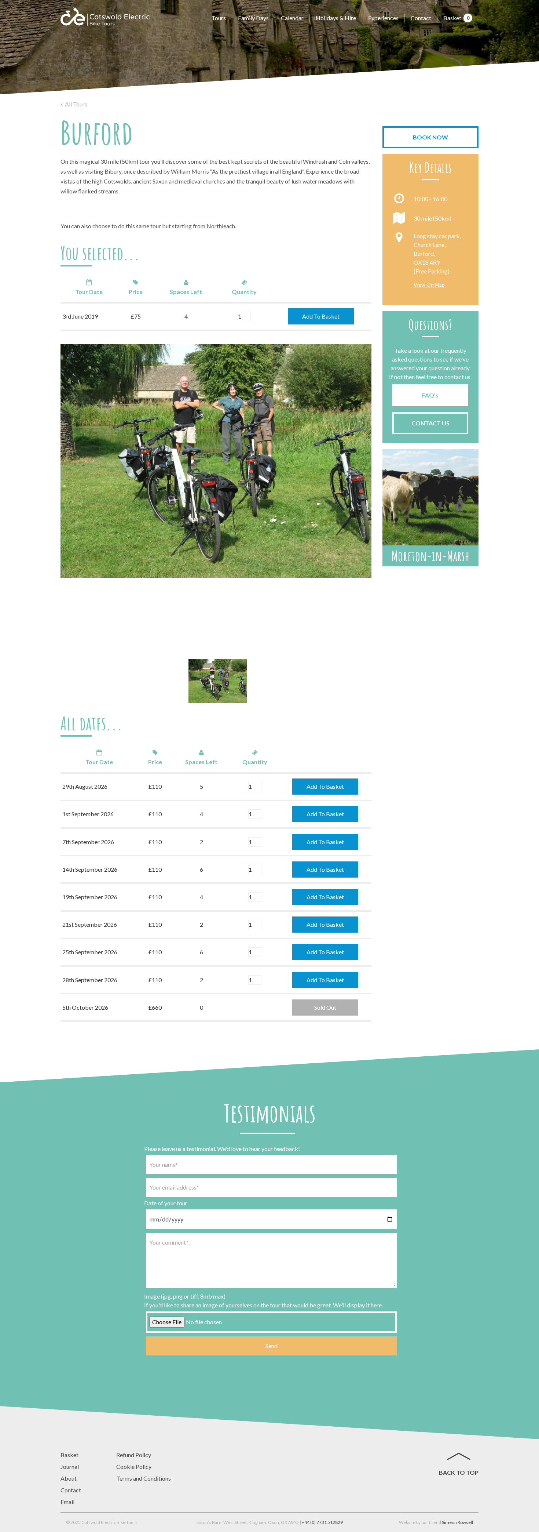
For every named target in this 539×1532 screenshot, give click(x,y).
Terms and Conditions (143, 1478)
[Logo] (105, 16)
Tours (219, 17)
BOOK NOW (430, 137)
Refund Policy (133, 1454)
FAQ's (430, 395)
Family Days (253, 17)
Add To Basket (321, 316)
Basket (456, 17)
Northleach (220, 225)
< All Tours (73, 104)
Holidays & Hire (336, 17)
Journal (69, 1466)
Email (67, 1501)
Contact (421, 17)
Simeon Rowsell (457, 1522)
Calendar (292, 17)
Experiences (383, 17)
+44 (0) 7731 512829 (322, 1522)
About (68, 1478)
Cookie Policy (133, 1466)
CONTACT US (430, 423)
